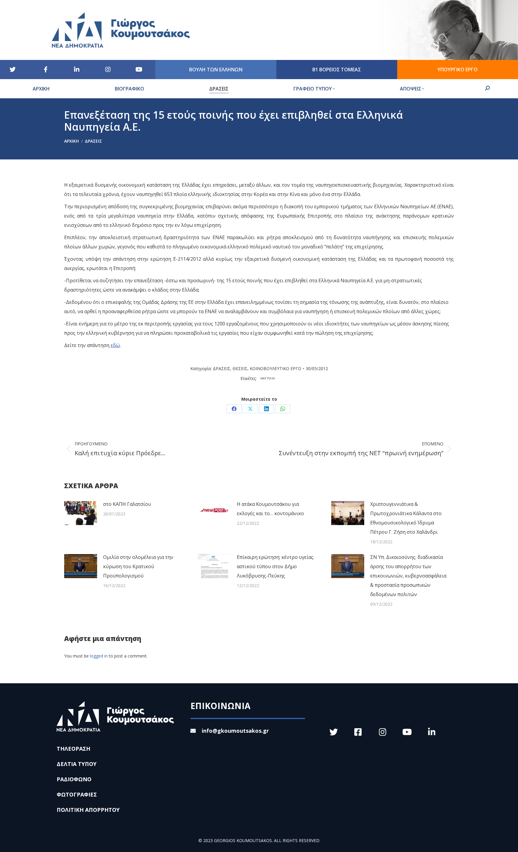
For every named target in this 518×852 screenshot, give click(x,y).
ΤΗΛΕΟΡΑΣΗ (73, 748)
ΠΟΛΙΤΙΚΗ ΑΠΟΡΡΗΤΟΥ (88, 809)
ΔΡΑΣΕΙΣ (221, 368)
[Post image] (80, 513)
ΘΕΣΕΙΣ (240, 368)
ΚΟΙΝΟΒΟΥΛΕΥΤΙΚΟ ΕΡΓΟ (275, 368)
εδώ (115, 345)
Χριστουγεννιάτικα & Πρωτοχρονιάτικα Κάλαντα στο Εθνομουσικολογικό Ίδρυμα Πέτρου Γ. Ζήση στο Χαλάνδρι (406, 518)
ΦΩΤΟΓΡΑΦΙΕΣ (77, 794)
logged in (99, 656)
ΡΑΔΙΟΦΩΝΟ (74, 779)
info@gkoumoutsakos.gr (235, 730)
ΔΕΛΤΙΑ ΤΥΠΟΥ (77, 763)
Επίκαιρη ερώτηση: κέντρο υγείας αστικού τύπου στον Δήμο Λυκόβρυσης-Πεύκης (275, 566)
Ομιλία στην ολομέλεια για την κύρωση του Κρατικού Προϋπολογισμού (138, 566)
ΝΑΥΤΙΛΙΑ (267, 378)
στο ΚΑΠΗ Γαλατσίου (127, 504)
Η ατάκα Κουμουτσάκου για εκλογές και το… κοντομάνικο (270, 509)
